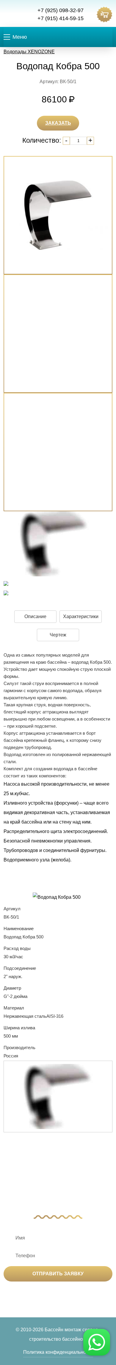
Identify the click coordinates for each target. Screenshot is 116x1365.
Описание (35, 616)
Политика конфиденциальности (58, 1352)
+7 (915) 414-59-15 (60, 18)
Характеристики (80, 616)
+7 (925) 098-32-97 (60, 10)
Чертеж (58, 634)
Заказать (58, 123)
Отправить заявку (58, 1273)
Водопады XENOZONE (29, 51)
